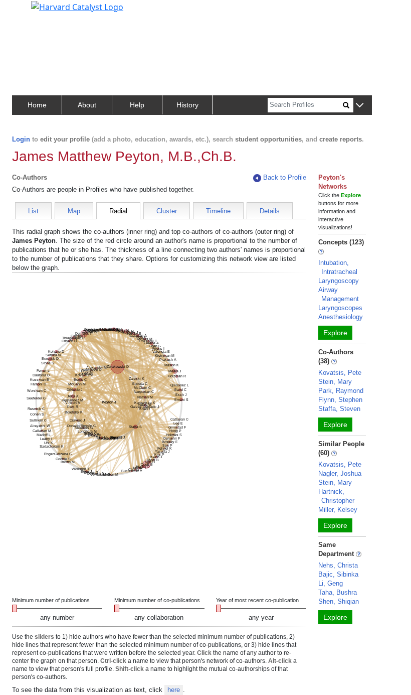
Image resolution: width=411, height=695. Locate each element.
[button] (359, 105)
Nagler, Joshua (339, 473)
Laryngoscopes (340, 308)
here (173, 689)
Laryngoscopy (338, 281)
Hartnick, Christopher (336, 496)
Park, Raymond (340, 390)
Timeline (218, 211)
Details (270, 211)
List (33, 211)
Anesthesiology (340, 317)
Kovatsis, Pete (339, 372)
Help (137, 105)
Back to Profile (284, 177)
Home (37, 105)
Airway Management (338, 294)
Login (21, 139)
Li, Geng (330, 583)
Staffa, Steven (339, 408)
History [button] (187, 105)
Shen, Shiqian (338, 601)
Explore (335, 333)
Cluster (166, 211)
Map (74, 211)
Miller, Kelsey (337, 509)
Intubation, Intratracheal (337, 267)
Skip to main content (42, 12)
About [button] (87, 105)
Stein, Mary (335, 381)
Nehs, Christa (338, 565)
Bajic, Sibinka (338, 574)
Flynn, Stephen (340, 399)
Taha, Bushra (337, 592)
